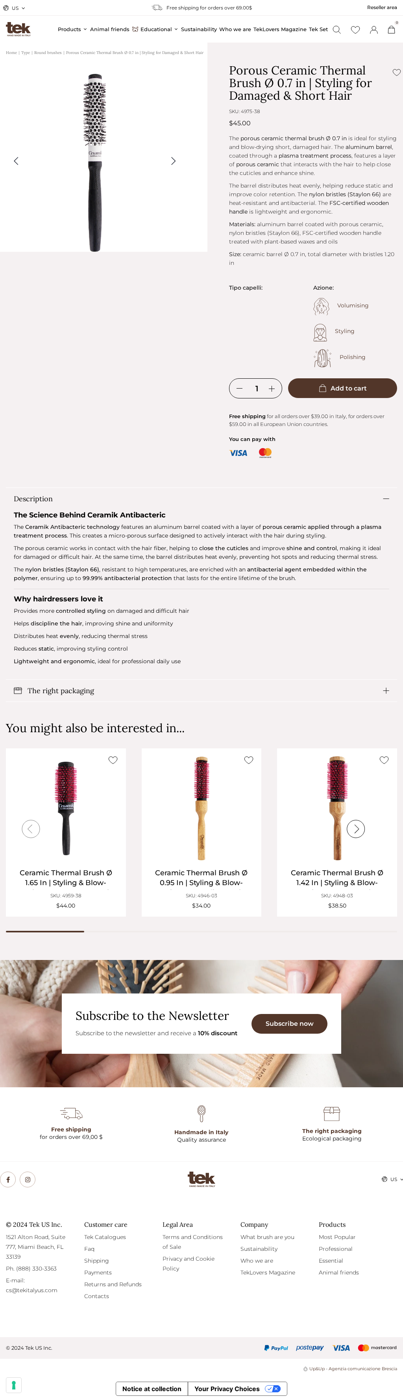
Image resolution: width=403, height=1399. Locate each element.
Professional (336, 1248)
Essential (331, 1260)
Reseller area (382, 7)
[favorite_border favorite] (113, 760)
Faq (89, 1248)
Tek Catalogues (105, 1237)
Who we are (256, 1260)
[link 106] (8, 1179)
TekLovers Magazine (267, 1272)
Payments (98, 1272)
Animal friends (339, 1272)
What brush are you (267, 1237)
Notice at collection (151, 1389)
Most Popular (337, 1237)
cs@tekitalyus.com (31, 1290)
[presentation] (31, 829)
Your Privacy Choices (227, 1389)
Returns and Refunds (113, 1284)
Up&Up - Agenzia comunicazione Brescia (353, 1368)
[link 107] (27, 1179)
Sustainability (258, 1248)
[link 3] (374, 30)
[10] (13, 1385)
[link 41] (355, 30)
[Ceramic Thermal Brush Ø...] (66, 808)
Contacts (96, 1296)
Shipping (96, 1260)
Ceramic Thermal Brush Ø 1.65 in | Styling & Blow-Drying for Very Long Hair (66, 883)
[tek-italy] (18, 25)
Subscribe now (290, 1023)
